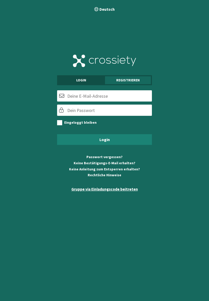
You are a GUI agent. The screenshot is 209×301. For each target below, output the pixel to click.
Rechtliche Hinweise (104, 175)
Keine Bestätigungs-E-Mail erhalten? (104, 163)
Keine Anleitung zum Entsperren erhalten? (104, 169)
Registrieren (128, 80)
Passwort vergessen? (104, 157)
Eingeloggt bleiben (80, 122)
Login (81, 80)
